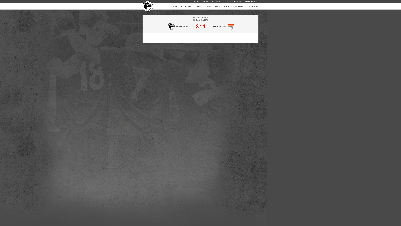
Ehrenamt (238, 6)
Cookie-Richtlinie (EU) (251, 1)
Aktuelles (186, 6)
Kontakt (206, 1)
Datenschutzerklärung (233, 1)
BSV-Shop (197, 1)
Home (174, 6)
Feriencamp (252, 6)
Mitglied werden (217, 1)
